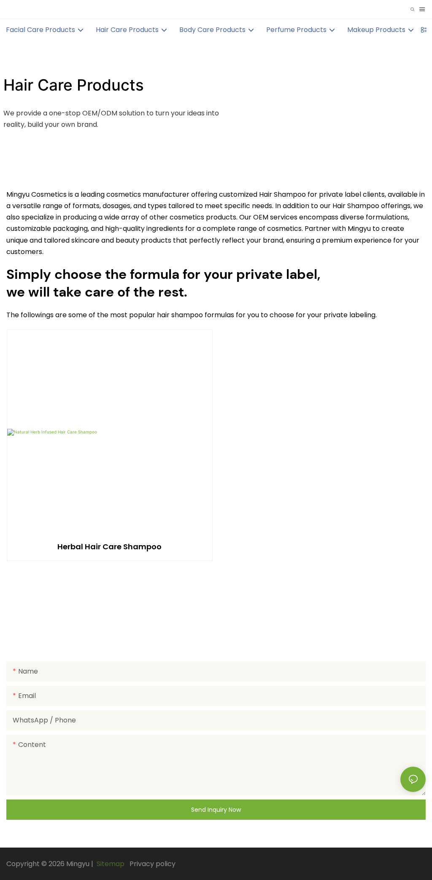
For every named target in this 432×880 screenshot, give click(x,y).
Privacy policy (153, 864)
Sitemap (109, 864)
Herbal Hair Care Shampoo (109, 546)
